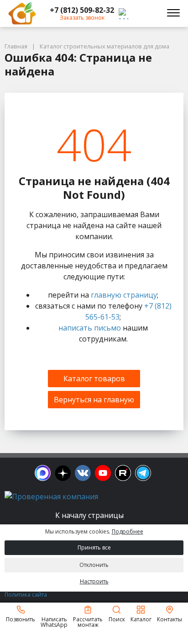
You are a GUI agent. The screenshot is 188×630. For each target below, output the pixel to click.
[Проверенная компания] (51, 496)
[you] (103, 473)
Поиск (117, 618)
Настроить (94, 581)
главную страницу (124, 295)
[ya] (63, 473)
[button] (82, 10)
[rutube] (123, 473)
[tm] (143, 473)
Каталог (141, 618)
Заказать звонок (82, 17)
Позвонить (20, 618)
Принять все (94, 547)
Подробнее (127, 531)
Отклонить (94, 565)
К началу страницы (90, 515)
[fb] (43, 473)
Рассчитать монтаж (88, 621)
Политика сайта (26, 594)
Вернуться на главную (94, 400)
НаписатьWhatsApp (54, 621)
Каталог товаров (94, 379)
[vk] (83, 473)
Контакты (169, 618)
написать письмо (89, 328)
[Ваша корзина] (148, 13)
